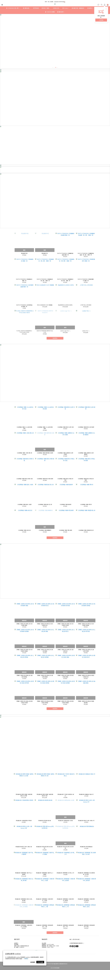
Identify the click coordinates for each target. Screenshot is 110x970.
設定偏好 (32, 962)
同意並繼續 (40, 962)
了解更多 (25, 959)
